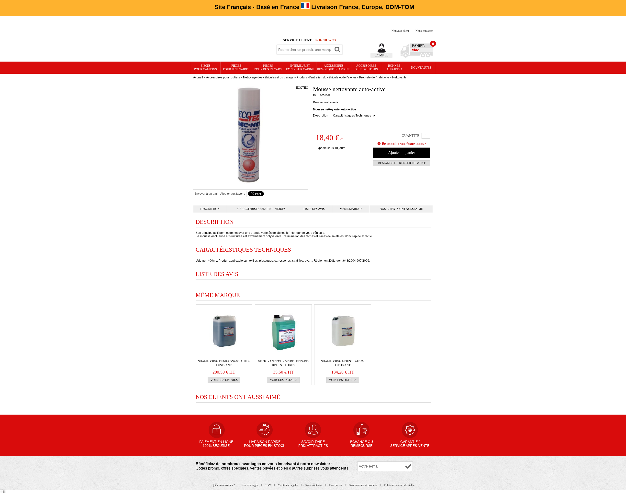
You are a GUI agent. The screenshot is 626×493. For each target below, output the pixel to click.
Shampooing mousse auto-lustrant (342, 363)
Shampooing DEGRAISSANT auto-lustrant (224, 363)
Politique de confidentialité (399, 485)
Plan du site (336, 485)
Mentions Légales (288, 485)
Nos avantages (250, 485)
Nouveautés (421, 67)
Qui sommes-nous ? (223, 485)
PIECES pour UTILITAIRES (236, 67)
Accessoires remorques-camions (333, 67)
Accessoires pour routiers (366, 67)
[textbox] (304, 49)
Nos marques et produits (363, 485)
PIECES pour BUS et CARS (268, 67)
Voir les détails (224, 380)
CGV (268, 485)
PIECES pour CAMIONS (205, 67)
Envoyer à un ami (206, 193)
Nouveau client (400, 30)
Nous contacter (424, 30)
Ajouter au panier (401, 152)
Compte (382, 55)
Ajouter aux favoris (232, 193)
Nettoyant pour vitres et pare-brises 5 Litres (283, 363)
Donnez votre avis (325, 102)
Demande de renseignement (401, 163)
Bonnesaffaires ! (394, 67)
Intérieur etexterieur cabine (300, 67)
